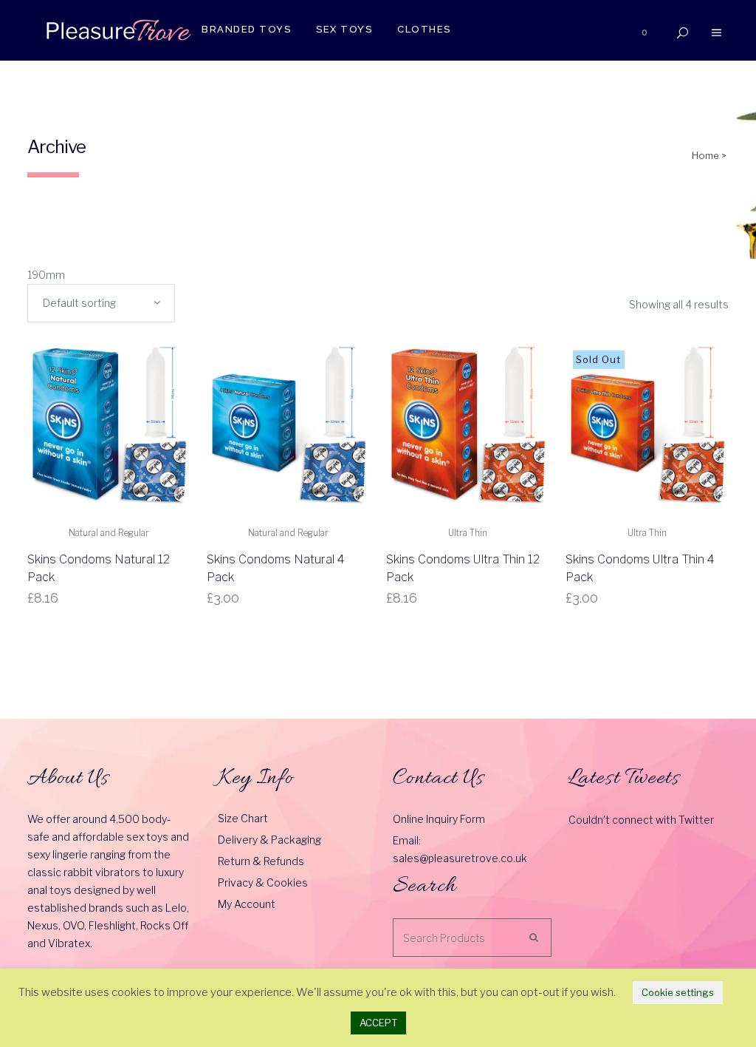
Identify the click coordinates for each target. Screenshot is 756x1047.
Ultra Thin (467, 532)
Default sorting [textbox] (79, 303)
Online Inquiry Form (439, 819)
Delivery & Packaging (269, 839)
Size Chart (243, 818)
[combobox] (101, 303)
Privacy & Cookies (263, 882)
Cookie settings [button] (678, 992)
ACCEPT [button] (378, 1023)
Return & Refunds (261, 861)
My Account (246, 904)
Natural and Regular (109, 532)
